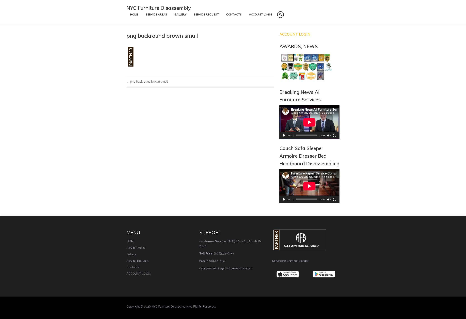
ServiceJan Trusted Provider (290, 260)
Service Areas (156, 14)
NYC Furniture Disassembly (159, 8)
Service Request (206, 14)
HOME (134, 14)
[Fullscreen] (335, 135)
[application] (309, 122)
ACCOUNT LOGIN (260, 14)
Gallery (180, 14)
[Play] (284, 135)
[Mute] (329, 135)
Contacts (234, 14)
